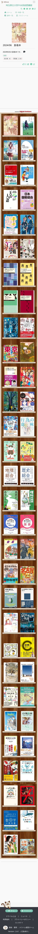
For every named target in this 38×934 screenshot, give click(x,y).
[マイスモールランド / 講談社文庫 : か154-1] (27, 126)
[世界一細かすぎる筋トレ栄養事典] (27, 795)
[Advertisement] (19, 88)
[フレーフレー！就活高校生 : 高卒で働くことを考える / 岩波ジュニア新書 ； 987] (11, 721)
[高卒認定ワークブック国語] (27, 524)
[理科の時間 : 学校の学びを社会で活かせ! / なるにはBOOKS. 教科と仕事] (27, 500)
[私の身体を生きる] (11, 224)
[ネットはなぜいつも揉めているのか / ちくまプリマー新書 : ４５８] (27, 274)
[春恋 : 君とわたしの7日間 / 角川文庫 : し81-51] (11, 125)
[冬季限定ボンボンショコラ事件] (27, 248)
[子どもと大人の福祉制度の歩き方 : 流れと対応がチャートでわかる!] (11, 696)
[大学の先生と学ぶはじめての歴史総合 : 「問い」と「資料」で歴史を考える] (27, 475)
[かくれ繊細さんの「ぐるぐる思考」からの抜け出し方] (27, 771)
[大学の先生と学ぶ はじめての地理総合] (11, 475)
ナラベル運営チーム (26, 927)
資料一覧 (9, 15)
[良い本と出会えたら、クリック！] (24, 64)
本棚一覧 (20, 12)
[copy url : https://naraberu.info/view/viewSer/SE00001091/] (34, 64)
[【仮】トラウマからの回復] (27, 746)
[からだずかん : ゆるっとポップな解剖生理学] (11, 573)
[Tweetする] (33, 9)
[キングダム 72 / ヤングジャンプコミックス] (27, 376)
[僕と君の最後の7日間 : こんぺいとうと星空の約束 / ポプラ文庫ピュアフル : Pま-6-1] (11, 622)
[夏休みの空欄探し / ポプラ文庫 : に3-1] (27, 820)
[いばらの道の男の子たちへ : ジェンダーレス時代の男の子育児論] (11, 795)
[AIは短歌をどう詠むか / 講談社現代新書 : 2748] (27, 598)
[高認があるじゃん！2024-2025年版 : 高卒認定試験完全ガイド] (11, 500)
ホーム (9, 12)
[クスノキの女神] (11, 327)
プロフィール (23, 15)
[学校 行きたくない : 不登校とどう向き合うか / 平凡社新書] (27, 150)
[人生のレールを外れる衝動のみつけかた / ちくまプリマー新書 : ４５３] (27, 301)
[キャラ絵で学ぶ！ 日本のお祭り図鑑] (27, 846)
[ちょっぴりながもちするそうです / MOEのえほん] (11, 650)
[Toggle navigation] (34, 2)
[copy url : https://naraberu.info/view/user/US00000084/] (35, 9)
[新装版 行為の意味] (27, 426)
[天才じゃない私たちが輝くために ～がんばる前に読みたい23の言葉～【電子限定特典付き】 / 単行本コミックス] (27, 451)
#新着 (5, 55)
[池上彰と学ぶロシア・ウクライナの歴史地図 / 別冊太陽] (27, 696)
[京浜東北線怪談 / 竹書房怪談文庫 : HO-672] (27, 622)
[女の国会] (11, 771)
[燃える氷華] (27, 549)
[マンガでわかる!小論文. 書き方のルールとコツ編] (27, 401)
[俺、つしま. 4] (11, 672)
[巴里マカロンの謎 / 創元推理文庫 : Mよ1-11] (11, 248)
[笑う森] (11, 401)
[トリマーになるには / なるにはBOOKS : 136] (27, 175)
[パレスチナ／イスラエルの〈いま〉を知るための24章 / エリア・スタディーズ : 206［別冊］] (27, 672)
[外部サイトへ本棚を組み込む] (30, 9)
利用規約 (6, 919)
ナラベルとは (11, 916)
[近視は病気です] (27, 647)
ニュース (24, 916)
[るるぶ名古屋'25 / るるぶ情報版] (27, 574)
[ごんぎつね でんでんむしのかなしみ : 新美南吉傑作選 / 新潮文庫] (27, 352)
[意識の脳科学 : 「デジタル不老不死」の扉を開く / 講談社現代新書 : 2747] (11, 598)
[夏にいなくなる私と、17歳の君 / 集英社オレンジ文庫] (11, 150)
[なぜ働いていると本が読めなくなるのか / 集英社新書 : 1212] (10, 377)
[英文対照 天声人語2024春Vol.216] (11, 199)
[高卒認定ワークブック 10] (11, 524)
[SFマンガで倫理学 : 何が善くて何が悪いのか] (11, 426)
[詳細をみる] (24, 52)
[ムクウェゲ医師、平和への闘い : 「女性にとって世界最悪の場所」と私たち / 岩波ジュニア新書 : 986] (27, 721)
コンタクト (19, 922)
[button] (21, 9)
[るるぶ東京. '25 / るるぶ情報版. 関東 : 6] (11, 353)
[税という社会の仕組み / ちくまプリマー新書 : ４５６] (11, 301)
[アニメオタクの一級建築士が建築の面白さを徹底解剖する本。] (27, 327)
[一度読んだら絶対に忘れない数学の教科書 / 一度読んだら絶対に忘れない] (11, 820)
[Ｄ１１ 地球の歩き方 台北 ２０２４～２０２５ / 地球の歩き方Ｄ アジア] (10, 549)
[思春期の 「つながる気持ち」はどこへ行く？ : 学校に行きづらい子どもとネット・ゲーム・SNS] (11, 451)
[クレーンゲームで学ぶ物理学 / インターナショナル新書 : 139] (11, 175)
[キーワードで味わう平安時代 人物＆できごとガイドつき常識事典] (11, 844)
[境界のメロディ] (27, 224)
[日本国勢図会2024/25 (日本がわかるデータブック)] (27, 199)
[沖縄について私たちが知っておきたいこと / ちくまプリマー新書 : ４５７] (11, 274)
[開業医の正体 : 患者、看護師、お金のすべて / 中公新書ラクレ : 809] (10, 746)
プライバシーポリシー (22, 919)
